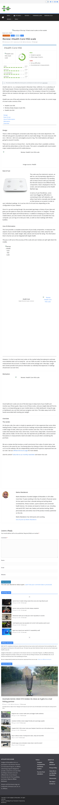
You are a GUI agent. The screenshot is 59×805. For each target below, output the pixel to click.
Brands (9, 19)
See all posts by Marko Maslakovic (26, 519)
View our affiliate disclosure (44, 659)
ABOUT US (51, 760)
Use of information (9, 119)
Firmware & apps (37, 15)
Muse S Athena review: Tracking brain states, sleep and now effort (28, 735)
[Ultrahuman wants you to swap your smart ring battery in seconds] (6, 609)
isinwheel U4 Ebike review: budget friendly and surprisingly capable (28, 721)
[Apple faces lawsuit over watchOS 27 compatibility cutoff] (6, 624)
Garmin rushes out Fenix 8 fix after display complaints (26, 601)
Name (2, 560)
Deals (16, 19)
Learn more (44, 82)
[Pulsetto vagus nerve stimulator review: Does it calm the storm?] (6, 744)
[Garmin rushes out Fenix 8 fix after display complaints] (6, 602)
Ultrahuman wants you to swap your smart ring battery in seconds (29, 608)
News (8, 15)
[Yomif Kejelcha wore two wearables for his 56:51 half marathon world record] (6, 617)
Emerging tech (48, 15)
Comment (4, 538)
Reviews (27, 15)
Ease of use (7, 117)
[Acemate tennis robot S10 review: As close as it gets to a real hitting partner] (29, 681)
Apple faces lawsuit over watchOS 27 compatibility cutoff (26, 623)
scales (22, 35)
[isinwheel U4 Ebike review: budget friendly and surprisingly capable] (6, 722)
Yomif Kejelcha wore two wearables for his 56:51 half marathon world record (31, 615)
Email (2, 567)
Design (6, 115)
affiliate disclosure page (20, 450)
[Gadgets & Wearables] (3, 17)
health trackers (6, 35)
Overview (6, 123)
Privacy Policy (53, 768)
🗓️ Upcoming (17, 15)
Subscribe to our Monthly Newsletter (52, 773)
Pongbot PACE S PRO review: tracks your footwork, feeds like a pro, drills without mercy (33, 728)
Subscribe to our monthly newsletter (24, 454)
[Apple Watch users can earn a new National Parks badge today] (6, 632)
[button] (10, 15)
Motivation (7, 121)
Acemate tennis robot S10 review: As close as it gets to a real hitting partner (27, 700)
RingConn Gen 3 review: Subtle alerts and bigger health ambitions (28, 713)
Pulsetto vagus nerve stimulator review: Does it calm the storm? (27, 743)
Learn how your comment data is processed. (38, 584)
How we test (52, 778)
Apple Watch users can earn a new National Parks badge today (28, 630)
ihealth (12, 35)
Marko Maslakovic (27, 42)
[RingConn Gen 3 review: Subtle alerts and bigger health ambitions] (6, 714)
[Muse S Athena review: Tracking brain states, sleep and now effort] (6, 736)
